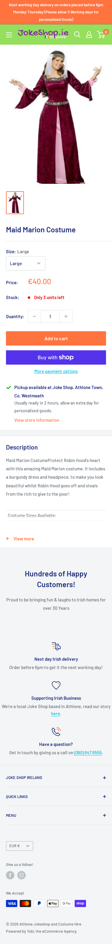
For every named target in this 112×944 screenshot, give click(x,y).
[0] (101, 34)
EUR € (14, 845)
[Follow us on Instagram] (21, 875)
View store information (36, 420)
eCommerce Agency (59, 931)
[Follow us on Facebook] (10, 875)
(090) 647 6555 (88, 752)
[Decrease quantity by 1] (34, 316)
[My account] (89, 34)
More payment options (56, 371)
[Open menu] (9, 34)
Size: (17, 251)
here (55, 713)
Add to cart (56, 338)
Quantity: (15, 316)
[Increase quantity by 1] (66, 316)
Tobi (30, 931)
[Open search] (77, 34)
